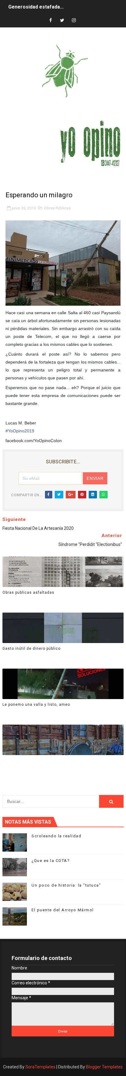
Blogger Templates (104, 1066)
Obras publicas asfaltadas (28, 592)
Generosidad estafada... (36, 7)
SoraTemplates (40, 1066)
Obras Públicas (57, 208)
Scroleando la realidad (56, 836)
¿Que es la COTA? (50, 860)
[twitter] (62, 20)
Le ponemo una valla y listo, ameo (36, 704)
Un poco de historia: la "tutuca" (66, 885)
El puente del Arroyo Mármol (62, 910)
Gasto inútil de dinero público (31, 648)
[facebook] (50, 20)
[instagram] (73, 20)
